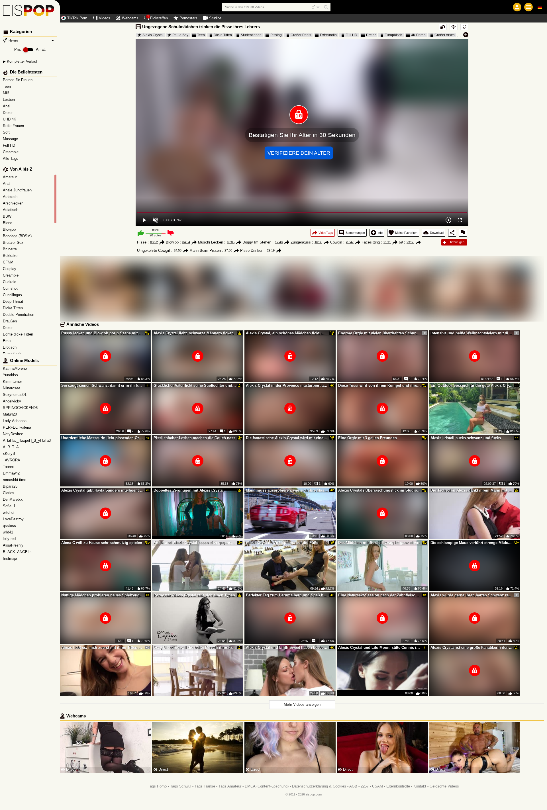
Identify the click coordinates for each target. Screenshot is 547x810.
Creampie (11, 152)
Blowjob (172, 242)
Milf (6, 93)
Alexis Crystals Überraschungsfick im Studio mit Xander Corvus (379, 490)
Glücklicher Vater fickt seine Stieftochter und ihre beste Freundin (195, 385)
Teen (7, 86)
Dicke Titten (223, 35)
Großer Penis (301, 35)
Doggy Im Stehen (256, 242)
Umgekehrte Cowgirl (153, 250)
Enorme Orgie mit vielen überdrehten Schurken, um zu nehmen (379, 333)
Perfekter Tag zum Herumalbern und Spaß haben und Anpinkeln (287, 595)
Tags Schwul (180, 786)
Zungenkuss (301, 242)
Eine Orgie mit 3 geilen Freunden (367, 438)
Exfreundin (328, 35)
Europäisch (393, 35)
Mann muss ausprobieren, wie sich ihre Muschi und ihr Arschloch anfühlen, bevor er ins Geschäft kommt (287, 490)
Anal (7, 106)
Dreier (8, 113)
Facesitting (371, 242)
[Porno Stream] (30, 11)
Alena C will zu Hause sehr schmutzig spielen (101, 543)
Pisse (141, 242)
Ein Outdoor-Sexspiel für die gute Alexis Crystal (471, 385)
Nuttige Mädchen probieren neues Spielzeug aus (102, 595)
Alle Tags (11, 158)
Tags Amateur (230, 786)
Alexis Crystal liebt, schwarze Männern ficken (194, 333)
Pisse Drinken (251, 250)
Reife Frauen (14, 126)
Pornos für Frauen (18, 80)
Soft (7, 132)
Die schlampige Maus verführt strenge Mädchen (471, 543)
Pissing (276, 35)
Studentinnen (251, 35)
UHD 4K (10, 119)
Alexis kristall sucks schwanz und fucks (465, 438)
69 (401, 242)
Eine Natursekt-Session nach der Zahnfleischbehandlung (379, 595)
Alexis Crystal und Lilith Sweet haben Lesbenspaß (287, 647)
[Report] (463, 233)
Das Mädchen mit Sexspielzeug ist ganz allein (378, 543)
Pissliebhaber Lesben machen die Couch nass (194, 438)
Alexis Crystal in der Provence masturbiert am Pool (287, 385)
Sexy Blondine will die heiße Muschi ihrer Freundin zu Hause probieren (195, 647)
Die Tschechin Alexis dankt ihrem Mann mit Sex (471, 490)
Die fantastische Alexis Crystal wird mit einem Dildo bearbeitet (287, 438)
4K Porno (418, 35)
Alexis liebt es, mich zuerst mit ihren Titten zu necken (102, 647)
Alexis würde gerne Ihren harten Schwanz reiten (471, 595)
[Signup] (517, 7)
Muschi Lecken (210, 242)
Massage (11, 139)
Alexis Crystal (153, 35)
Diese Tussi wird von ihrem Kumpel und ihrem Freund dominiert (379, 385)
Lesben (9, 99)
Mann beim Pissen (205, 250)
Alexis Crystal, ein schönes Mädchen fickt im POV (287, 333)
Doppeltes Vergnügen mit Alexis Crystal (189, 490)
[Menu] (528, 7)
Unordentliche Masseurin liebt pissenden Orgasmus (102, 438)
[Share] (452, 233)
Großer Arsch (444, 35)
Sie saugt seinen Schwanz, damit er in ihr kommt (102, 385)
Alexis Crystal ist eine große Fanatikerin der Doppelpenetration (471, 647)
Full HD (9, 145)
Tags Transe (205, 786)
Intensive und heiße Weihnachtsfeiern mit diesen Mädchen (471, 333)
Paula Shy (180, 35)
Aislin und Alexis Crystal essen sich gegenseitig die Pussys (195, 543)
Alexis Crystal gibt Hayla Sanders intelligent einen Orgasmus (102, 490)
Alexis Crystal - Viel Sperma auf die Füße (282, 543)
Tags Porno (157, 786)
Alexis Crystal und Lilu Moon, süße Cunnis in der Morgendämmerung (379, 647)
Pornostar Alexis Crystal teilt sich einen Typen (194, 595)
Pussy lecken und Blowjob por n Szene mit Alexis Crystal (102, 333)
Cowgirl (336, 242)
